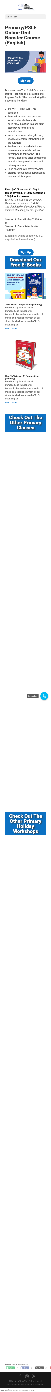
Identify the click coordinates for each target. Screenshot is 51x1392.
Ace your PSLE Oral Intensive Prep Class (25, 555)
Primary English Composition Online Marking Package (22, 1341)
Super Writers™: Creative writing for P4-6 (24, 668)
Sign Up (25, 80)
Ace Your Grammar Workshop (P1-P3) (23, 905)
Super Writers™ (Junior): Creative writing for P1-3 (25, 615)
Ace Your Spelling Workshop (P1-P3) (25, 849)
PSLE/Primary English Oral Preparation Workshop (21, 783)
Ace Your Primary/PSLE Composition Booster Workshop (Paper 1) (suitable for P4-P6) (24, 1202)
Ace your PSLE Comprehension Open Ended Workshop (24, 468)
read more (11, 328)
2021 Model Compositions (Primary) (23, 304)
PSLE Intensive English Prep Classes (22, 723)
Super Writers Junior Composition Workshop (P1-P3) (25, 1021)
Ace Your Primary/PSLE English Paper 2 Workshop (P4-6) (24, 1138)
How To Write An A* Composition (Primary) (22, 377)
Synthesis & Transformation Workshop (22, 961)
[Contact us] (44, 696)
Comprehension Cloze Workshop (24, 1076)
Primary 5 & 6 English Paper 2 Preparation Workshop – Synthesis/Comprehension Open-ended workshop (25, 1275)
